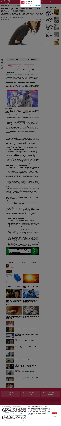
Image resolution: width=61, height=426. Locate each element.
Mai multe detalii (7, 412)
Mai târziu (31, 5)
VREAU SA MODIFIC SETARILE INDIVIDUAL (54, 416)
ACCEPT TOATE (54, 413)
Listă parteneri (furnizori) (31, 414)
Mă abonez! (37, 5)
